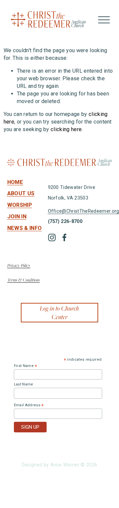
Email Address (29, 405)
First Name (25, 366)
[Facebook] (64, 237)
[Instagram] (52, 237)
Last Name (23, 384)
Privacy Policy (18, 265)
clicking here (66, 129)
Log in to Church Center (59, 312)
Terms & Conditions (23, 280)
